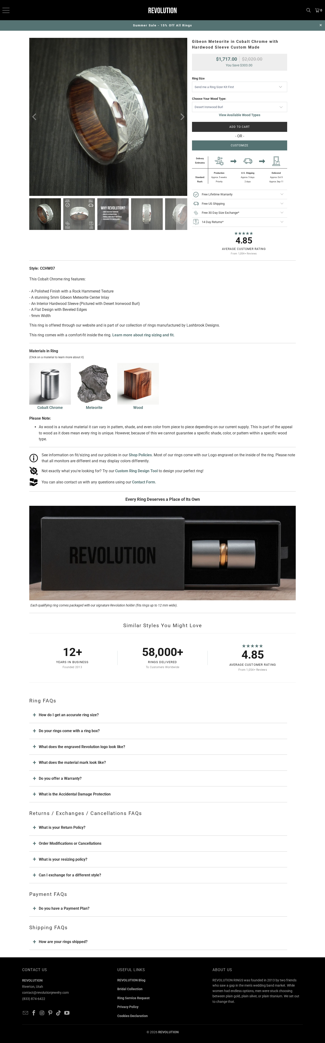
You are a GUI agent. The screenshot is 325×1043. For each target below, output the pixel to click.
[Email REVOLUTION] (25, 1013)
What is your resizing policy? (63, 859)
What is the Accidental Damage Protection (75, 794)
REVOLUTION (168, 1032)
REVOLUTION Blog (131, 980)
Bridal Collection (130, 989)
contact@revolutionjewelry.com (45, 992)
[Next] (181, 117)
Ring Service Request (133, 998)
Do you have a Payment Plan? (64, 908)
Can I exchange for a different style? (70, 875)
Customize (239, 145)
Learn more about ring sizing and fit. (143, 335)
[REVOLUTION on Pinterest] (50, 1013)
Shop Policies (140, 455)
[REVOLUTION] (162, 10)
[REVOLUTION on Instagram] (42, 1013)
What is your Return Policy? (62, 827)
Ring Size (198, 78)
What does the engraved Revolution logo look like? (82, 747)
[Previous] (34, 117)
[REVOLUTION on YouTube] (66, 1013)
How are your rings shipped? (63, 941)
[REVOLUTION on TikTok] (58, 1013)
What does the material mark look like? (72, 762)
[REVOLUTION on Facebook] (34, 1013)
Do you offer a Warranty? (60, 778)
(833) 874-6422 (33, 999)
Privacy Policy (127, 1007)
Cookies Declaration (132, 1016)
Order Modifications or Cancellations (70, 843)
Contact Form (143, 482)
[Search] (308, 10)
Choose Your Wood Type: (209, 98)
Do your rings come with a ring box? (69, 731)
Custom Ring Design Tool (136, 471)
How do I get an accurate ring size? (69, 715)
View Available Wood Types (239, 115)
